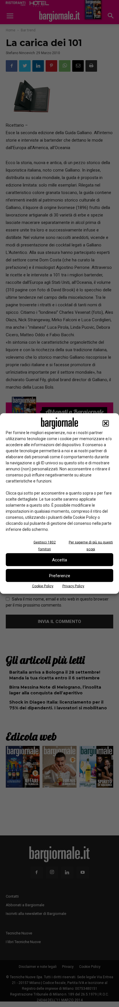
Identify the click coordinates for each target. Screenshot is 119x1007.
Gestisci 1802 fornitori (45, 545)
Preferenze (59, 575)
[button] (106, 423)
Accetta (59, 559)
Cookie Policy (42, 586)
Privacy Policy (73, 586)
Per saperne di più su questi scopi (91, 545)
